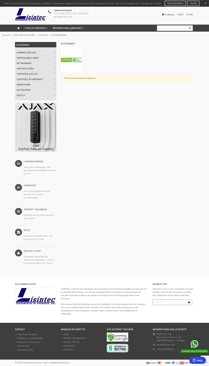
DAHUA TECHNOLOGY (75, 338)
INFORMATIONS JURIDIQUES (67, 28)
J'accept (193, 3)
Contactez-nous (25, 349)
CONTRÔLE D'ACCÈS (27, 73)
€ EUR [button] (190, 14)
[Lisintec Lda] (30, 14)
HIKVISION (69, 346)
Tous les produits (35, 28)
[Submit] (189, 302)
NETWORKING (24, 63)
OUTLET (21, 95)
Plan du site (23, 346)
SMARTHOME (24, 84)
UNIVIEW (68, 349)
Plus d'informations (175, 3)
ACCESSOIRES (24, 89)
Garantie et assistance (28, 342)
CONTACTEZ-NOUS (63, 10)
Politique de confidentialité (30, 338)
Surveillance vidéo (28, 57)
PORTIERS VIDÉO (25, 68)
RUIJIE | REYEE (71, 342)
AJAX (66, 334)
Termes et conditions (28, 334)
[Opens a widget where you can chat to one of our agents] (197, 360)
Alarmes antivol (26, 52)
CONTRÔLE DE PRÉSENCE (30, 79)
